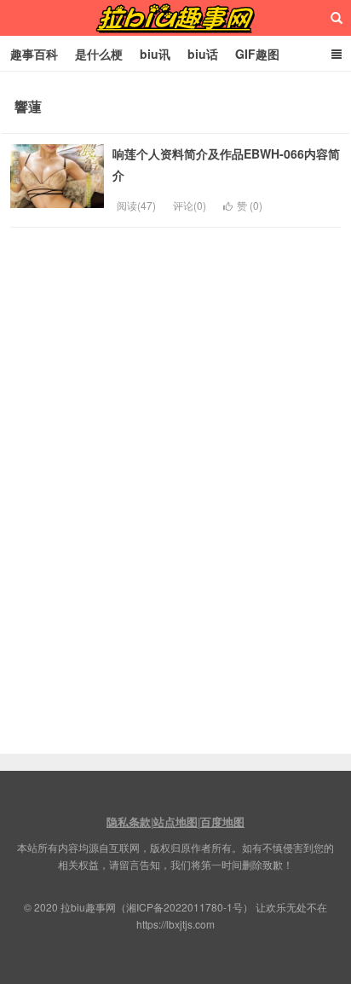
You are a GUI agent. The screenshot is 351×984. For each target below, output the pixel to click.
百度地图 (222, 821)
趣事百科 (34, 53)
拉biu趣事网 (175, 18)
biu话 (202, 53)
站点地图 (175, 821)
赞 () (249, 205)
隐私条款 (128, 821)
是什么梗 (99, 53)
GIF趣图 (257, 53)
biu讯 (155, 53)
